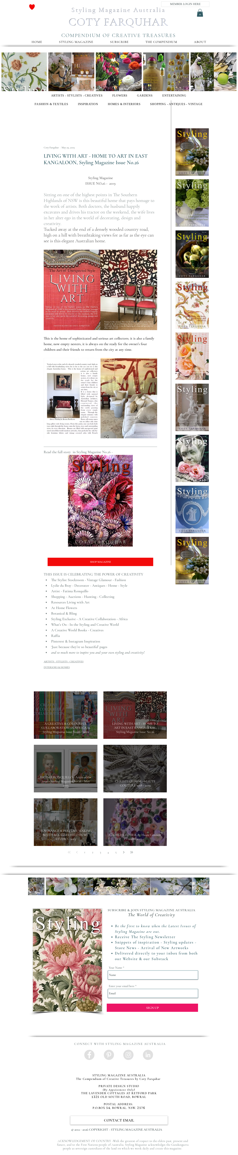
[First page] (69, 852)
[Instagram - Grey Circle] (128, 1055)
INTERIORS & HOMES (57, 667)
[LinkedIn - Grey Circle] (148, 1055)
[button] (119, 42)
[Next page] (123, 852)
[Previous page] (77, 852)
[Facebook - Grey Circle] (89, 1055)
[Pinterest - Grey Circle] (109, 1055)
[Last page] (131, 852)
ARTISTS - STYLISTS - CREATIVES (63, 661)
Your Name (115, 967)
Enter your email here (121, 986)
